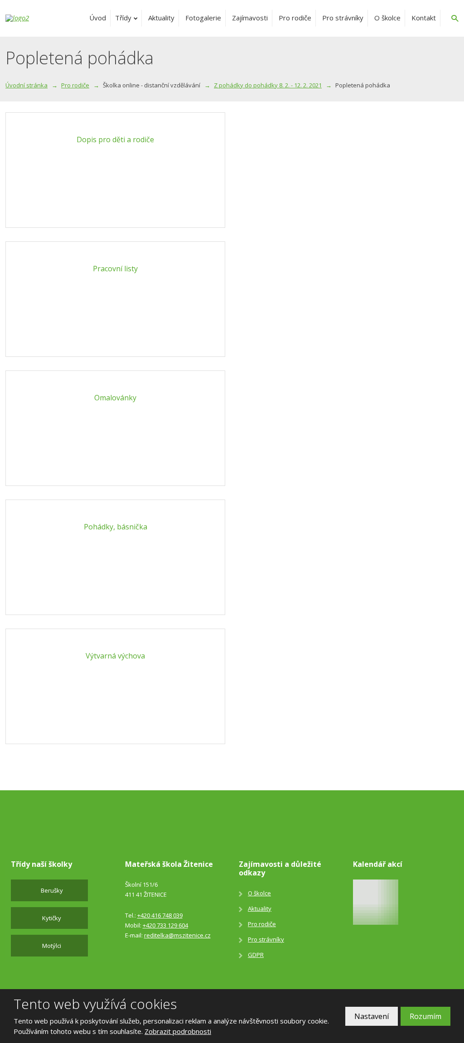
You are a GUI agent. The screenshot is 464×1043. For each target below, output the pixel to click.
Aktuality (161, 17)
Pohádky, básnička (115, 527)
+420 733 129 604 (165, 925)
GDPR (256, 955)
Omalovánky (115, 398)
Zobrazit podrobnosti (178, 1031)
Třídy (123, 17)
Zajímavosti (250, 17)
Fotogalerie (203, 17)
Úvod (97, 17)
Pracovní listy (115, 269)
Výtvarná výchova (115, 656)
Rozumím (425, 1016)
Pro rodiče (295, 17)
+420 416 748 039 (160, 915)
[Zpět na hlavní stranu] (39, 18)
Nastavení (371, 1016)
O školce (387, 17)
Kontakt (423, 17)
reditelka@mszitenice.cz (177, 935)
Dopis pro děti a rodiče (115, 139)
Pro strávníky (342, 17)
